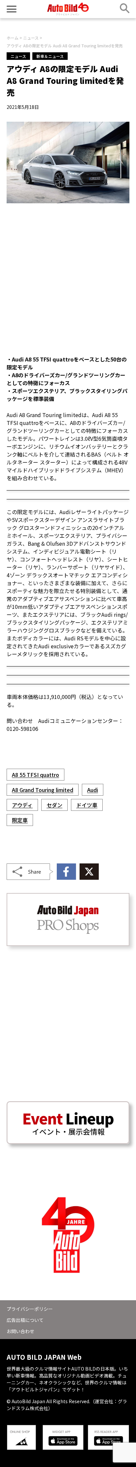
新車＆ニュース (50, 56)
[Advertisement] (68, 279)
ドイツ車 (86, 805)
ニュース (18, 56)
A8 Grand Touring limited (42, 790)
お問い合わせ (20, 1331)
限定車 (20, 820)
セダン (54, 805)
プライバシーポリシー (30, 1308)
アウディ (22, 805)
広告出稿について (25, 1320)
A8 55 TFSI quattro (35, 775)
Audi (92, 790)
